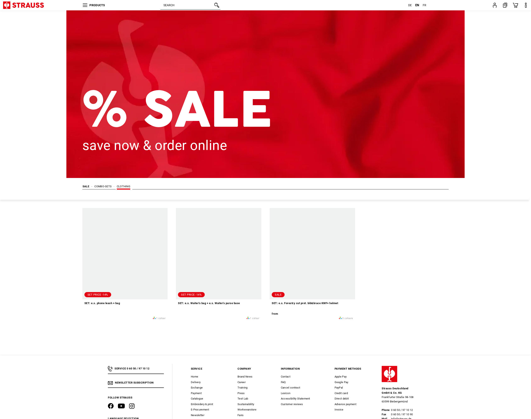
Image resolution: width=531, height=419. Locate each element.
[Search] (216, 5)
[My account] (495, 5)
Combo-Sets (103, 186)
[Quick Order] (505, 5)
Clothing (123, 186)
